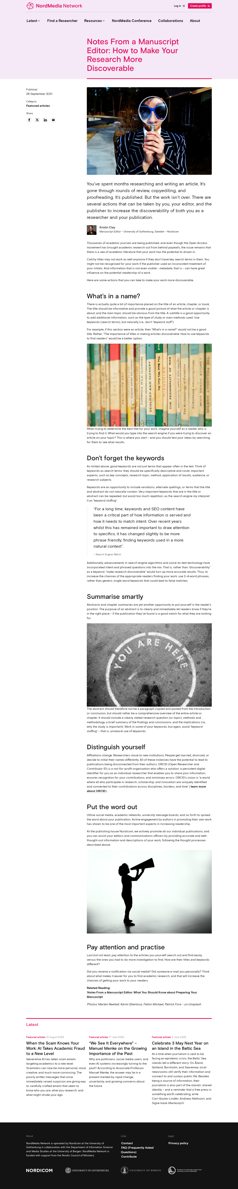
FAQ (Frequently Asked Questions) (137, 1150)
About (195, 21)
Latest (34, 21)
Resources (94, 21)
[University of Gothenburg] (87, 1170)
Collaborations (170, 21)
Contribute (129, 1156)
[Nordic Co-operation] (190, 1170)
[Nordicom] (48, 1170)
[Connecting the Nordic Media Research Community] (55, 6)
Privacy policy (178, 1143)
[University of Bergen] (143, 1170)
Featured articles (38, 105)
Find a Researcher (62, 21)
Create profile (200, 5)
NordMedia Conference (132, 21)
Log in (179, 5)
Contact (127, 1143)
